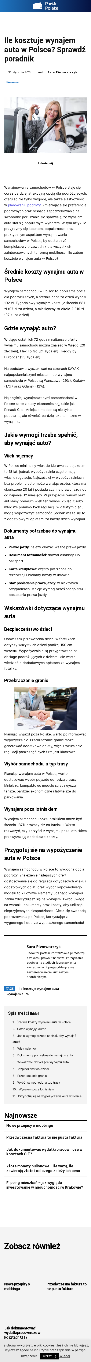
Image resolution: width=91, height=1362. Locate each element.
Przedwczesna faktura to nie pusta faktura (44, 1137)
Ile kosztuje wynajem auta (39, 988)
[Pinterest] (50, 172)
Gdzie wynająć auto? (31, 1029)
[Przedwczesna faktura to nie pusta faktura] (67, 1267)
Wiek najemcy (27, 1048)
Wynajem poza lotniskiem (36, 1089)
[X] (40, 172)
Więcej (64, 1356)
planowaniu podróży (24, 205)
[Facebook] (31, 172)
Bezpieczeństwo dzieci (33, 1069)
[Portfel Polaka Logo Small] (45, 6)
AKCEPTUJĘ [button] (49, 1356)
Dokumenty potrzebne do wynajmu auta (45, 1055)
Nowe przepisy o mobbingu (29, 1125)
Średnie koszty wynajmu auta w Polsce (44, 1022)
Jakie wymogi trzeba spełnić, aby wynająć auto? (44, 1038)
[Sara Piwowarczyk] (14, 961)
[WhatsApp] (60, 172)
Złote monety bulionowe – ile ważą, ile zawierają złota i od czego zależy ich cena (43, 1168)
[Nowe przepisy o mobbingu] (24, 1267)
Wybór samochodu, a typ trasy (38, 1082)
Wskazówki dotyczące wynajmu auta (43, 1062)
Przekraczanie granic (32, 1075)
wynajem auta (18, 994)
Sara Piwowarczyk (62, 72)
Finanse (12, 82)
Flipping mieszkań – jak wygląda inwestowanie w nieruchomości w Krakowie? (44, 1185)
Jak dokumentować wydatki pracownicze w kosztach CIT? (22, 1332)
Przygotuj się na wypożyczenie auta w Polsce (49, 1096)
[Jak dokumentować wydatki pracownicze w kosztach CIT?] (24, 1311)
